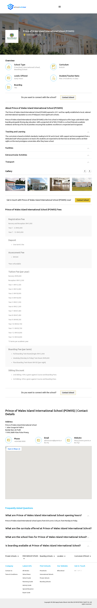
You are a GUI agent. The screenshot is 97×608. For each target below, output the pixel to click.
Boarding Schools (45, 581)
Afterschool (60, 570)
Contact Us (8, 570)
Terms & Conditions (11, 574)
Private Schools (44, 578)
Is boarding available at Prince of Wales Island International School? (43, 545)
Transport (9, 162)
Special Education (28, 589)
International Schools (46, 574)
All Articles (26, 570)
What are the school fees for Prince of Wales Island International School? (46, 537)
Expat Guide (26, 592)
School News (27, 574)
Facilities (9, 148)
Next (89, 170)
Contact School (68, 97)
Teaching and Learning (15, 132)
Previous (84, 170)
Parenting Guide (28, 581)
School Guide (27, 578)
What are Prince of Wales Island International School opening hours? (43, 515)
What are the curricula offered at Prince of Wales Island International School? (48, 528)
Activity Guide (27, 585)
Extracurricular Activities (16, 155)
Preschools (43, 570)
